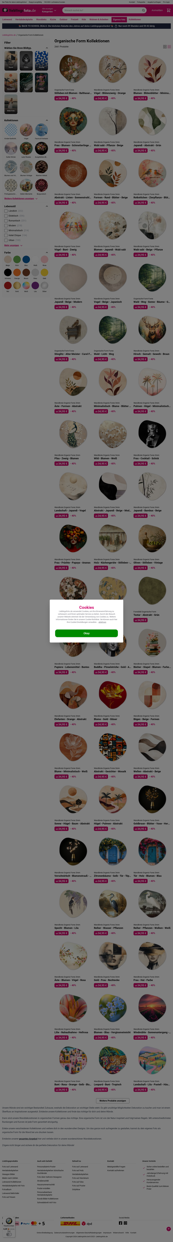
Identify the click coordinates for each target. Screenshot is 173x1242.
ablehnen (102, 622)
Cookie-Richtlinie (92, 619)
